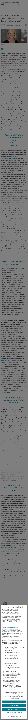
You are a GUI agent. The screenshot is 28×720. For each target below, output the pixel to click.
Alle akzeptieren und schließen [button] (14, 702)
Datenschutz (15, 714)
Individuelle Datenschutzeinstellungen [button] (14, 712)
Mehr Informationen (7, 714)
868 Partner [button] (10, 624)
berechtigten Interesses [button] (13, 627)
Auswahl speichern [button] (14, 705)
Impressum (22, 714)
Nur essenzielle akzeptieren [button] (14, 709)
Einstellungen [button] (5, 631)
